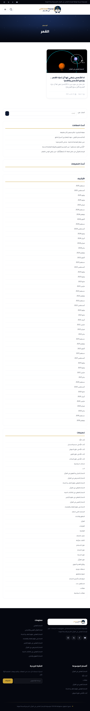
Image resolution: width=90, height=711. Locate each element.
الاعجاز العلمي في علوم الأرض (75, 497)
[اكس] (8, 2)
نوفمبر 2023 (81, 253)
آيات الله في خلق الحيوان (77, 449)
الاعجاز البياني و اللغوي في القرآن (74, 473)
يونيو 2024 (81, 234)
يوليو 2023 (81, 272)
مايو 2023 (81, 282)
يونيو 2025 (81, 200)
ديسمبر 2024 (80, 210)
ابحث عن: (81, 113)
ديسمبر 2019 (80, 416)
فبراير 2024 (81, 243)
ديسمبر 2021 (80, 339)
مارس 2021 (81, 373)
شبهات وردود (80, 569)
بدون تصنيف (80, 536)
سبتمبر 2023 (80, 262)
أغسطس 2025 (79, 191)
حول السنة (81, 555)
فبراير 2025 (81, 205)
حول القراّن (81, 560)
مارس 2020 (81, 401)
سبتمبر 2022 (80, 301)
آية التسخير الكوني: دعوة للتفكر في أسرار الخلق (70, 137)
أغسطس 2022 (79, 305)
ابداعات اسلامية (79, 464)
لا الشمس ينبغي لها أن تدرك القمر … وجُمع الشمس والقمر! (67, 79)
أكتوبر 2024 (81, 219)
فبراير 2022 (81, 329)
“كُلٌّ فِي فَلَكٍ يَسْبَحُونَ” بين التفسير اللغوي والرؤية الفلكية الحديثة (63, 147)
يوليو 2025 (81, 195)
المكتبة (82, 531)
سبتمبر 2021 (80, 353)
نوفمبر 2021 (81, 344)
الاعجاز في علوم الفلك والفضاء (75, 507)
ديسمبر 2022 (80, 291)
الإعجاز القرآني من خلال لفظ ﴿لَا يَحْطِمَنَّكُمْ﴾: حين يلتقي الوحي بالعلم (63, 152)
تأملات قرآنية (80, 540)
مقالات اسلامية (79, 593)
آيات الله (82, 440)
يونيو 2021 (81, 368)
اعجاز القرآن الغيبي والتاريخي (33, 630)
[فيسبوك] (12, 2)
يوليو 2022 (81, 310)
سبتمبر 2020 (80, 382)
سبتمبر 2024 (80, 224)
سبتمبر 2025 (80, 186)
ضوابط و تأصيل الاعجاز (77, 579)
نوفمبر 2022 (81, 296)
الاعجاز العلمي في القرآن (77, 488)
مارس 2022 (81, 325)
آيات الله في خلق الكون (77, 454)
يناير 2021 (82, 377)
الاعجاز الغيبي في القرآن (77, 502)
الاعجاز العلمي (38, 626)
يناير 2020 (81, 411)
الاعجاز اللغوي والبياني (35, 656)
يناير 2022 (81, 334)
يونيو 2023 (81, 277)
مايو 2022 (81, 315)
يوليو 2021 (81, 363)
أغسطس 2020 (79, 387)
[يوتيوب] (16, 2)
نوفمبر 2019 (81, 421)
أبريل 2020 (81, 397)
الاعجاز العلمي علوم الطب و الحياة (74, 483)
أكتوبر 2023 (81, 258)
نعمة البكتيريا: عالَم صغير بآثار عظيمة (72, 133)
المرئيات (82, 526)
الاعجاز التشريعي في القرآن (76, 478)
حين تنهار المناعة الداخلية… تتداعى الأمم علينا (70, 142)
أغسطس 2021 (80, 358)
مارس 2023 (81, 286)
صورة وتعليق (80, 574)
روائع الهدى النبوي (79, 564)
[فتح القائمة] (5, 9)
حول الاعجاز (81, 550)
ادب (83, 469)
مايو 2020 (81, 392)
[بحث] (11, 9)
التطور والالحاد (80, 516)
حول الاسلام (80, 545)
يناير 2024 (81, 248)
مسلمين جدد (80, 584)
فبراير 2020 (81, 406)
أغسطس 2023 (79, 267)
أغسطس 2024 (79, 229)
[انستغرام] (4, 2)
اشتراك (7, 681)
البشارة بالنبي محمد (78, 512)
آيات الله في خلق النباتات (77, 459)
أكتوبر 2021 (81, 349)
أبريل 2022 (81, 320)
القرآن (83, 521)
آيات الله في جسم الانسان (76, 445)
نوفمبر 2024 (81, 214)
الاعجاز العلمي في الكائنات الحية (74, 493)
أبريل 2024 (81, 238)
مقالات (82, 588)
